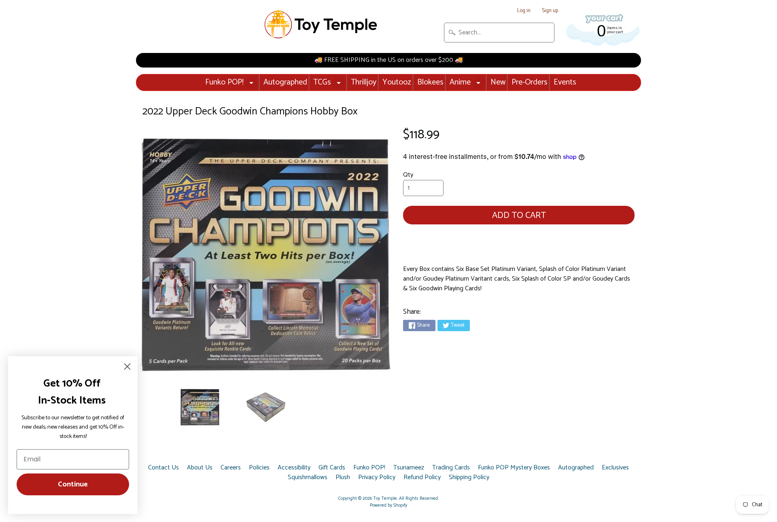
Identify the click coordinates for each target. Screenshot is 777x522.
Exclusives (615, 468)
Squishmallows (307, 477)
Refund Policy (422, 477)
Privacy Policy (376, 477)
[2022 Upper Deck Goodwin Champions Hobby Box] (199, 407)
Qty (408, 174)
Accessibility (294, 468)
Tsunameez (408, 468)
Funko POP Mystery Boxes (514, 468)
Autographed (285, 82)
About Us (199, 468)
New (497, 82)
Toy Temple (385, 498)
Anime (460, 82)
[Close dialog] (127, 366)
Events (565, 82)
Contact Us (163, 468)
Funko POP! (224, 82)
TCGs (322, 82)
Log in (524, 11)
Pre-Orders (530, 82)
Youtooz (396, 82)
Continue (73, 484)
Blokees (430, 82)
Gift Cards (331, 468)
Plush (342, 477)
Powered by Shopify (388, 505)
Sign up (550, 11)
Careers (231, 468)
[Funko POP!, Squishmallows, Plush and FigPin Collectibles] (321, 24)
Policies (259, 468)
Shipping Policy (469, 477)
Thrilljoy (363, 82)
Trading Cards (451, 468)
